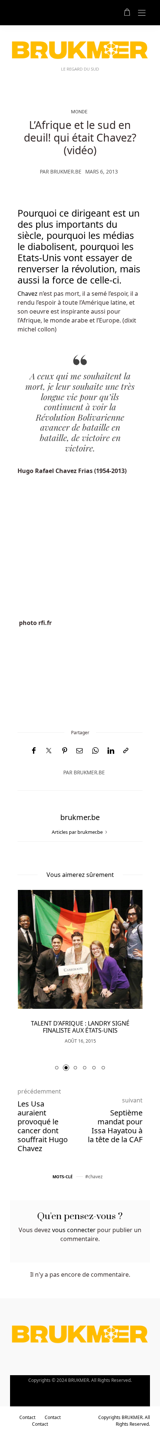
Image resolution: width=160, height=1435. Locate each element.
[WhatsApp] (95, 751)
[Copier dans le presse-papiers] (125, 751)
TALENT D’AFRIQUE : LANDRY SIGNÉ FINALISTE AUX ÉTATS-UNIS (80, 1026)
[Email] (80, 751)
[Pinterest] (64, 751)
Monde (79, 111)
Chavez (28, 293)
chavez (95, 1176)
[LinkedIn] (111, 751)
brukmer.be (65, 171)
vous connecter (74, 1230)
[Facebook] (33, 751)
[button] (56, 1067)
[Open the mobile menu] (142, 13)
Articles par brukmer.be (78, 832)
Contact (27, 1417)
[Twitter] (49, 751)
